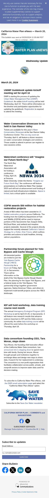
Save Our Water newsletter (31, 403)
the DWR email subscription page (18, 383)
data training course (30, 321)
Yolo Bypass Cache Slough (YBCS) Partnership (12, 262)
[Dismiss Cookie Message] (45, 2)
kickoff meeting (28, 101)
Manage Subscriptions (13, 429)
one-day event (30, 135)
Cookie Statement (30, 20)
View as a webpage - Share (24, 40)
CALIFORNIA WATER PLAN (16, 413)
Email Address (7, 446)
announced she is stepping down (17, 350)
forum (6, 268)
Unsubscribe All (31, 429)
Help (43, 429)
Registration (29, 109)
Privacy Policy (16, 492)
